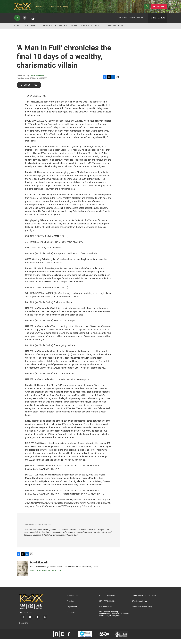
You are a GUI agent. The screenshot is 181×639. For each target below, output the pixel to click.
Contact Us (71, 612)
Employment (72, 607)
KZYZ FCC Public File (107, 601)
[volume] (25, 18)
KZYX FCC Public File (107, 596)
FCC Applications (105, 607)
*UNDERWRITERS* (115, 26)
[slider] (28, 17)
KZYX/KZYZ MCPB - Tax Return (144, 596)
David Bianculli (37, 75)
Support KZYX (72, 596)
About (98, 26)
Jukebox (74, 26)
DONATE (160, 6)
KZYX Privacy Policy (139, 601)
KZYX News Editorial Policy (142, 607)
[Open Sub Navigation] (21, 26)
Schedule (45, 26)
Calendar (60, 26)
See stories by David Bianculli (45, 570)
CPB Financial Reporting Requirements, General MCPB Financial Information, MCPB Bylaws (114, 614)
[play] (17, 17)
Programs (30, 26)
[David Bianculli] (22, 568)
